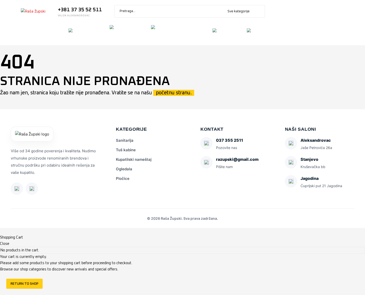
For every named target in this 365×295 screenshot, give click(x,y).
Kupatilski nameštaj (134, 159)
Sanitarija (124, 140)
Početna (19, 34)
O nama (48, 34)
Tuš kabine (126, 149)
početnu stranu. (174, 92)
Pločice (122, 178)
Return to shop (24, 283)
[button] (258, 11)
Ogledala (124, 169)
